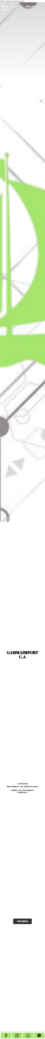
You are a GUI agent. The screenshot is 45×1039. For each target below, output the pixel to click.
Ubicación (30, 6)
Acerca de (17, 6)
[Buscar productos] (41, 101)
